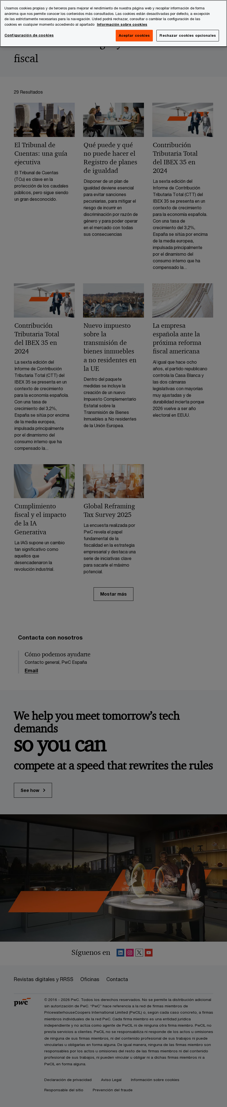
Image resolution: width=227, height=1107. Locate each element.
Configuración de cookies (29, 35)
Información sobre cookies (122, 24)
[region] (113, 23)
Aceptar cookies (134, 35)
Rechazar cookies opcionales (187, 35)
